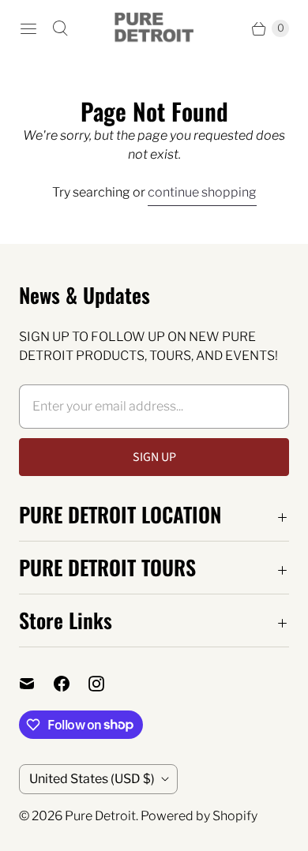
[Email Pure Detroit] (36, 683)
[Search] (60, 28)
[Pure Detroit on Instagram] (105, 683)
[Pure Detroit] (154, 28)
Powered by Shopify (199, 815)
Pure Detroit (100, 815)
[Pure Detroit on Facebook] (71, 683)
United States (92, 778)
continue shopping (202, 192)
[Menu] (28, 28)
